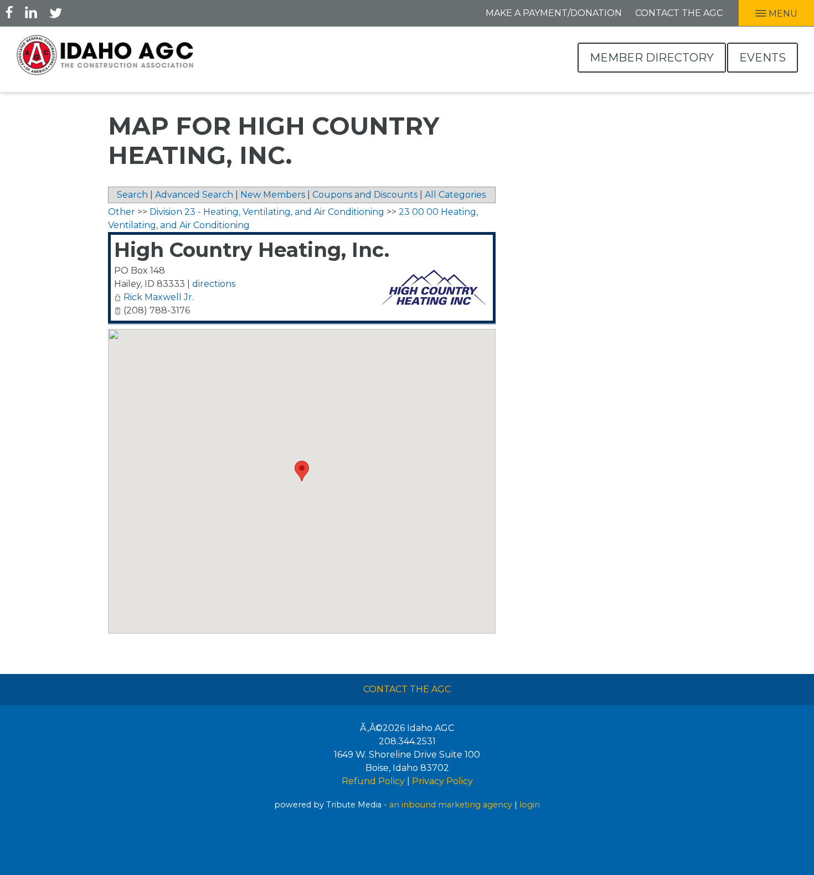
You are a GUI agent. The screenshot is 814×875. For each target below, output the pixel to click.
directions (213, 284)
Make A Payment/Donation (554, 13)
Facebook (9, 12)
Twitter (55, 12)
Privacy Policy (442, 781)
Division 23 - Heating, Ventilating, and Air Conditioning (267, 212)
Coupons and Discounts (365, 194)
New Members (272, 194)
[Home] (105, 55)
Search (132, 194)
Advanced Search (194, 194)
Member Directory (652, 57)
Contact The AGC (407, 689)
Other (121, 212)
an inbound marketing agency (450, 805)
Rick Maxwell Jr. (158, 297)
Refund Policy (373, 781)
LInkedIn (31, 12)
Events (762, 57)
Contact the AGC (679, 13)
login (529, 805)
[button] (302, 471)
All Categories (455, 194)
